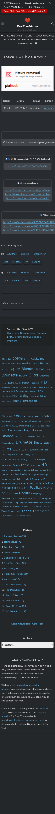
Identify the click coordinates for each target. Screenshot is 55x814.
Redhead (34, 396)
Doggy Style (30, 455)
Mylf (43, 479)
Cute (3, 455)
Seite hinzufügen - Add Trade (27, 623)
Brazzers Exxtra (7, 443)
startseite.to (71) (13, 541)
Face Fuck (6, 465)
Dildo (21, 455)
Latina (40, 388)
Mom (22, 391)
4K (3, 358)
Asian (36, 364)
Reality (23, 396)
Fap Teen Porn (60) (14, 547)
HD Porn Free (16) (15, 584)
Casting (47, 443)
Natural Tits (6, 483)
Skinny (33, 499)
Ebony (4, 383)
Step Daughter (21, 503)
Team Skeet (6, 401)
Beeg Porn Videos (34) (16, 557)
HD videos (5, 388)
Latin (34, 388)
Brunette (25, 254)
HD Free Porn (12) (15, 611)
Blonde (27, 369)
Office (20, 488)
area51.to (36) (12, 552)
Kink (37, 471)
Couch (15, 450)
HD (26, 262)
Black (39, 431)
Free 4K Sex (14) (14, 600)
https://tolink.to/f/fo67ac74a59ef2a (27, 166)
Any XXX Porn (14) (16, 606)
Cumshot (43, 450)
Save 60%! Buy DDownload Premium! (24, 11)
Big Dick (4, 369)
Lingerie (35, 474)
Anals (34, 422)
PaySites (6, 396)
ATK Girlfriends (12, 426)
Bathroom (34, 426)
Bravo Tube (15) (14, 595)
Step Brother (7, 503)
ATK (3, 426)
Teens (16, 401)
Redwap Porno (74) (15, 536)
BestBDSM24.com (14, 7)
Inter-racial (15, 388)
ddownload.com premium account (25, 720)
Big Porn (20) (11, 568)
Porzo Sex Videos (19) (16, 573)
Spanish (48, 499)
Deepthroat (12, 455)
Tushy (16, 516)
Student (25, 507)
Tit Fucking (6, 515)
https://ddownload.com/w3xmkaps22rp (27, 194)
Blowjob (39, 369)
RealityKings (36, 494)
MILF (20, 479)
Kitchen (43, 471)
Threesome (30, 401)
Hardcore (35, 383)
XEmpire (36, 262)
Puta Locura (13, 494)
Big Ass (45, 363)
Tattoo (38, 506)
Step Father (33, 503)
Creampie (44, 376)
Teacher (46, 507)
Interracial (26, 387)
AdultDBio (12, 254)
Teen (18, 511)
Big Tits (15, 369)
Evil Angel (41, 460)
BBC (42, 426)
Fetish (25, 382)
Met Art (12, 479)
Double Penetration (10, 459)
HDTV (4, 470)
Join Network (36, 7)
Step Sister (6, 506)
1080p (18, 358)
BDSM (48, 426)
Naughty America (20, 483)
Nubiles (49, 483)
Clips (6, 262)
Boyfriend (31, 437)
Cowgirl (22, 450)
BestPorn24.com (34, 3)
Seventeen (17, 499)
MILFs (14, 391)
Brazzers (49, 369)
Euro (11, 382)
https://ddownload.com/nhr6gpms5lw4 (27, 190)
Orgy (26, 488)
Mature (4, 479)
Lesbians (5, 391)
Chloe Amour (40, 254)
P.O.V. (40, 391)
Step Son (17, 506)
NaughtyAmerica (36, 483)
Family (18, 383)
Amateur (5, 364)
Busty (23, 375)
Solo (43, 396)
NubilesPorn (30, 391)
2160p (26, 359)
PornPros (47, 488)
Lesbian (48, 387)
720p (8, 359)
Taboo (32, 507)
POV (14, 396)
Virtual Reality (25, 516)
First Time (35, 465)
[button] (50, 3)
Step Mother (45, 503)
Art (31, 363)
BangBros (24, 426)
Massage (44, 475)
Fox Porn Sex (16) (15, 589)
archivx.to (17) (12, 579)
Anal (25, 363)
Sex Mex (26, 499)
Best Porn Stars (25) (15, 563)
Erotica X (16, 262)
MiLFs (29, 479)
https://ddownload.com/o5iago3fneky (27, 198)
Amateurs (16, 363)
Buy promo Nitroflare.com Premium (26, 333)
